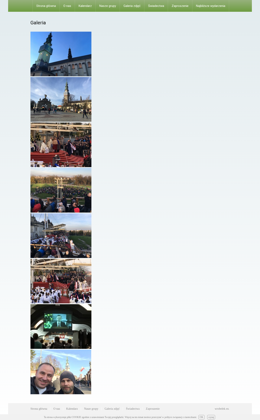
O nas (67, 6)
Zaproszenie (180, 6)
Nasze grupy (107, 6)
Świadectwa (156, 6)
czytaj (211, 417)
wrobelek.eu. (222, 408)
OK (201, 417)
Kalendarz (85, 6)
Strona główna (46, 6)
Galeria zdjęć (132, 6)
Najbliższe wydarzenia (210, 6)
